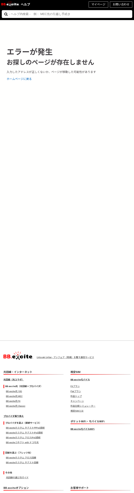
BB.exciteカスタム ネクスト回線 (22, 462)
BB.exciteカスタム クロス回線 (21, 457)
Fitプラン (75, 386)
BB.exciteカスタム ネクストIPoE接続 (24, 432)
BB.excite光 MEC (14, 396)
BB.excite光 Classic (15, 406)
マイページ (98, 4)
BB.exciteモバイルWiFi (82, 429)
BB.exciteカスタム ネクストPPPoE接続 (25, 428)
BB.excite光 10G (14, 391)
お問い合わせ (121, 4)
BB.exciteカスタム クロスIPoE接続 (23, 437)
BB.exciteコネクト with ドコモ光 (22, 442)
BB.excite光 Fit (13, 401)
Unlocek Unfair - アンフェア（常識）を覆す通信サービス (65, 357)
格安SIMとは (77, 411)
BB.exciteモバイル (80, 379)
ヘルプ (25, 4)
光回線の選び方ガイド (17, 477)
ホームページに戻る (19, 79)
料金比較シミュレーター (82, 406)
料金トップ (76, 396)
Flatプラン (75, 391)
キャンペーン (77, 401)
